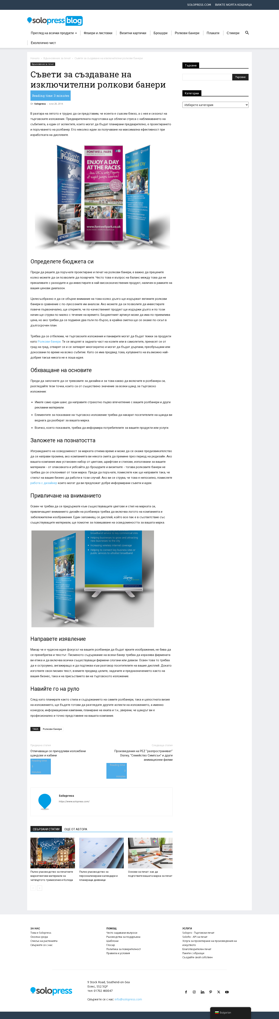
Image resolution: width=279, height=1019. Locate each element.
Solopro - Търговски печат (198, 932)
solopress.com (199, 4)
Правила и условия (118, 953)
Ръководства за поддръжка (123, 937)
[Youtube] (227, 987)
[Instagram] (194, 987)
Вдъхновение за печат (57, 58)
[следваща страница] (39, 888)
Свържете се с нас (41, 945)
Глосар (110, 945)
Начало (35, 58)
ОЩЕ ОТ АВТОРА (75, 829)
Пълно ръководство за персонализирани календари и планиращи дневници (98, 875)
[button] (247, 33)
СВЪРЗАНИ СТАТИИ (46, 829)
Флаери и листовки (98, 33)
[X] (218, 987)
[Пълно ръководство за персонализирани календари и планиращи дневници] (101, 853)
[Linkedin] (202, 987)
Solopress (40, 103)
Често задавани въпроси (121, 932)
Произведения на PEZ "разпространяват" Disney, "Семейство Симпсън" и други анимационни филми (143, 755)
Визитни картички (133, 33)
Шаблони (112, 941)
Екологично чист (43, 43)
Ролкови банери (187, 33)
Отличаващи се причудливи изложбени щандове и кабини (58, 753)
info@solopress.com (128, 999)
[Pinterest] (210, 987)
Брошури (160, 33)
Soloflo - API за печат (194, 937)
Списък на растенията (43, 941)
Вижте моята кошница (233, 4)
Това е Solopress (40, 932)
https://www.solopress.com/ (74, 801)
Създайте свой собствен (197, 957)
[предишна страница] (33, 888)
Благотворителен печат (196, 949)
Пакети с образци (193, 953)
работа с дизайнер (43, 483)
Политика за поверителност (123, 949)
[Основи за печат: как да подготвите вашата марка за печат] (150, 853)
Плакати (213, 33)
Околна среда (39, 937)
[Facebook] (186, 987)
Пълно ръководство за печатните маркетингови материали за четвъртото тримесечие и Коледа (51, 875)
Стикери (233, 33)
